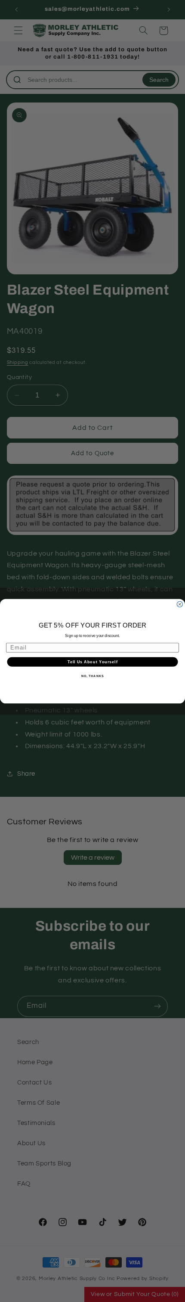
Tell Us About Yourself (93, 661)
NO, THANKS (92, 676)
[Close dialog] (179, 604)
